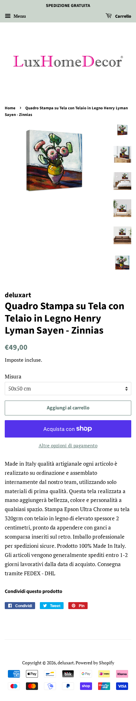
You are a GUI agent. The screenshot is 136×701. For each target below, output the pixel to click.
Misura (13, 376)
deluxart (66, 663)
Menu (19, 16)
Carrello (122, 16)
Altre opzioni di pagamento (68, 445)
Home (10, 108)
